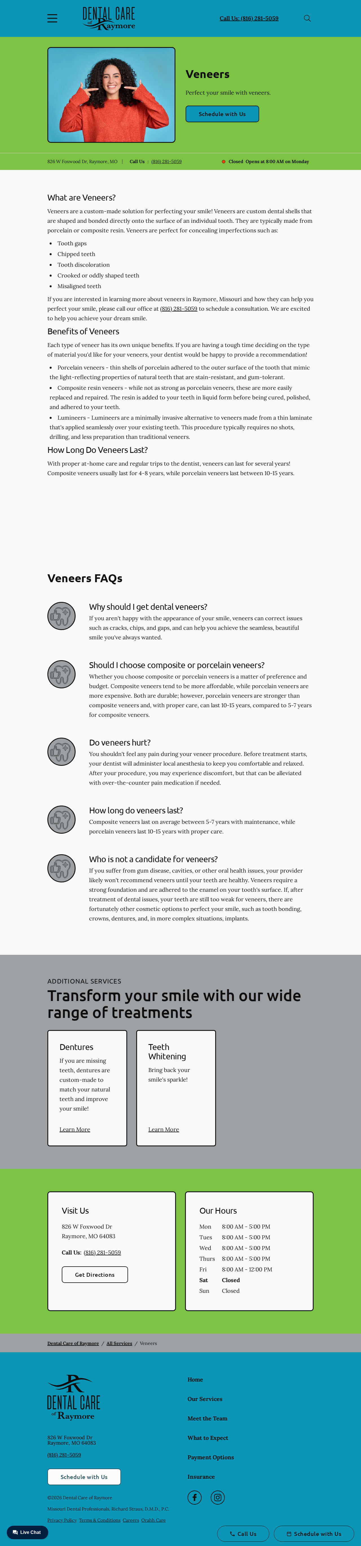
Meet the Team (207, 1418)
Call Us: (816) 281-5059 (249, 18)
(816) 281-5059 (166, 161)
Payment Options (211, 1457)
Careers (131, 1520)
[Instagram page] (218, 1498)
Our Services (205, 1398)
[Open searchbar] (307, 18)
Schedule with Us (222, 113)
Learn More (75, 1129)
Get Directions (95, 1274)
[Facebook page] (195, 1498)
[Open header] (53, 18)
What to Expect (208, 1437)
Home (195, 1379)
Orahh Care (153, 1520)
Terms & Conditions (99, 1520)
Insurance (201, 1476)
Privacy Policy (62, 1520)
